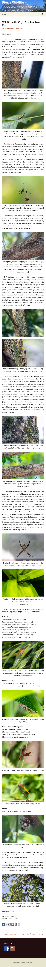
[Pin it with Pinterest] (12, 924)
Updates (20, 28)
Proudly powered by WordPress (23, 963)
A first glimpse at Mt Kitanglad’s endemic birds (23, 934)
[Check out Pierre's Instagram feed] (12, 948)
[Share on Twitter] (6, 924)
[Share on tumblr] (16, 924)
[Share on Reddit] (9, 924)
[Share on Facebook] (3, 924)
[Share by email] (19, 924)
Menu (4, 14)
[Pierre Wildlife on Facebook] (6, 948)
